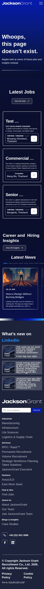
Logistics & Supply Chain (17, 437)
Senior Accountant (17, 194)
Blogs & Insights (10, 520)
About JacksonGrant (14, 504)
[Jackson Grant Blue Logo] (22, 401)
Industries (7, 419)
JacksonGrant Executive (17, 469)
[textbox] (16, 410)
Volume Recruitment (14, 456)
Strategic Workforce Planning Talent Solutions (20, 462)
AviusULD (8, 479)
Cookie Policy (28, 575)
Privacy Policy (7, 575)
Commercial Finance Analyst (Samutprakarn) (21, 158)
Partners (6, 475)
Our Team (8, 509)
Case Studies (10, 524)
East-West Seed (12, 484)
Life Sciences (10, 432)
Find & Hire (7, 490)
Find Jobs (8, 494)
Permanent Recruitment (16, 451)
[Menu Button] (40, 3)
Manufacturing (10, 423)
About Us (6, 500)
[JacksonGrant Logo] (17, 3)
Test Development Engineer (19, 121)
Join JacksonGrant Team (17, 513)
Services (6, 443)
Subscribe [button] (36, 410)
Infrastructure (10, 427)
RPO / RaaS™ (11, 447)
